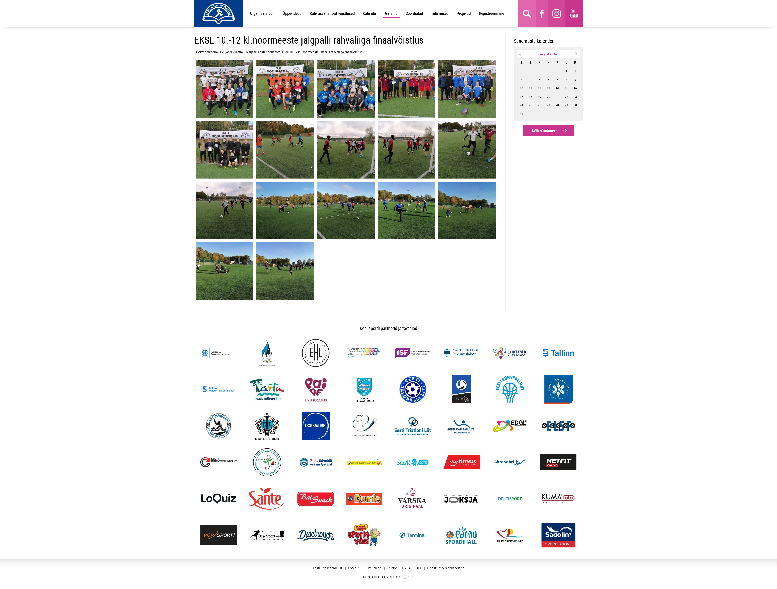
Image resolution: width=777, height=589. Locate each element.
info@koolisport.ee (451, 568)
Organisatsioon (262, 13)
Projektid (464, 13)
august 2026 (548, 54)
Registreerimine (491, 13)
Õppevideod (292, 13)
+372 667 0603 (410, 568)
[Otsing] (527, 13)
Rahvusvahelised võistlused (332, 13)
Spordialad (414, 13)
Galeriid (391, 13)
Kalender (370, 13)
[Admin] (1, 3)
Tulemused (440, 13)
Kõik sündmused (545, 130)
